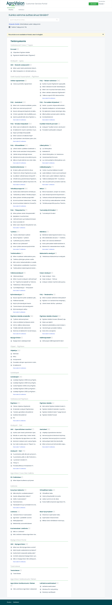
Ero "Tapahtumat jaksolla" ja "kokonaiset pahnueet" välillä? (31, 282)
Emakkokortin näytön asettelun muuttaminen (27, 130)
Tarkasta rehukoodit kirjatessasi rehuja (54, 197)
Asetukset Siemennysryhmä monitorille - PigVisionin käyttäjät (61, 438)
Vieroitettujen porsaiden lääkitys (52, 328)
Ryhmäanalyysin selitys (20, 309)
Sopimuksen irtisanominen (50, 518)
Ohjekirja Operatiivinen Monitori (51, 432)
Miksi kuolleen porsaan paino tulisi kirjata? (54, 114)
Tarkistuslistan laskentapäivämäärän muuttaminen (29, 268)
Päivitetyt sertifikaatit (48, 592)
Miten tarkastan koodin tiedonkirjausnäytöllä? (56, 87)
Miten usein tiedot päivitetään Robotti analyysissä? (28, 68)
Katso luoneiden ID (18, 222)
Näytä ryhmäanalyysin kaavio (22, 303)
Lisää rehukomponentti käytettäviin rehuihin (55, 195)
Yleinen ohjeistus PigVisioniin (21, 406)
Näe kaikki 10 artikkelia (48, 447)
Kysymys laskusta (18, 490)
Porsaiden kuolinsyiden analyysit (52, 130)
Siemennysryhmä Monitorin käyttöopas (54, 435)
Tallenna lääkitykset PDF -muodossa (53, 179)
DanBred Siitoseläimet (20, 415)
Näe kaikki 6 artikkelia (19, 184)
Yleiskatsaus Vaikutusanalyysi (22, 285)
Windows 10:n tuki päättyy (50, 589)
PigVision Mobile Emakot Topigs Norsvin (54, 412)
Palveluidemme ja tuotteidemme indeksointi (26, 505)
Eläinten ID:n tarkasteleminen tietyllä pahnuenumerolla (59, 246)
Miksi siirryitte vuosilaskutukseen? (23, 493)
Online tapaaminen (18, 81)
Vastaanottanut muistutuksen (22, 515)
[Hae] (56, 20)
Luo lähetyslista (47, 148)
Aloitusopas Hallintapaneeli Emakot (53, 341)
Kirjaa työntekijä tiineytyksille (21, 133)
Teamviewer (15, 566)
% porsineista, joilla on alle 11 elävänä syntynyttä (27, 457)
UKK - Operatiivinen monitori (21, 429)
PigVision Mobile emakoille (21, 316)
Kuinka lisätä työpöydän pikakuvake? (24, 553)
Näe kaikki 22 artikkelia (19, 368)
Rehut (43, 189)
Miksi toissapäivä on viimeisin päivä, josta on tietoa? (29, 71)
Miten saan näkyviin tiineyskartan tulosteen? (26, 225)
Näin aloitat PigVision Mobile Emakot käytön (55, 406)
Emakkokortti (17, 365)
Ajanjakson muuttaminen (21, 216)
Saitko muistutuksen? (19, 499)
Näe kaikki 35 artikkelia (19, 334)
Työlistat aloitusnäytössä (20, 319)
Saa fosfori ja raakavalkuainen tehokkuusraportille (57, 200)
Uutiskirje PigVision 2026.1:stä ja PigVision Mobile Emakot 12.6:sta (32, 383)
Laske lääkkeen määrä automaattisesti (54, 173)
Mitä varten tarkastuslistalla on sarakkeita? (26, 262)
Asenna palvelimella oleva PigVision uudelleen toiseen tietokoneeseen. (34, 117)
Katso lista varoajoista (49, 331)
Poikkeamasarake (18, 300)
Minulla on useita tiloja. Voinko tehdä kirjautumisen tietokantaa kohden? (35, 435)
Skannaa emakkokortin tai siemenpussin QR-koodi (28, 331)
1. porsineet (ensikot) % (20, 460)
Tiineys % (16, 463)
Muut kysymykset (47, 512)
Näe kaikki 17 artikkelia (19, 249)
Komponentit (17, 359)
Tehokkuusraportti (18, 189)
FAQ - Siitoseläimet (18, 145)
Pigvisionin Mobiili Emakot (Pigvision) (24, 55)
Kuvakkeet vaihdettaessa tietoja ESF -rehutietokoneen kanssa (32, 176)
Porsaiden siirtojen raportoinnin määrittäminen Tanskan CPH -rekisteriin (35, 362)
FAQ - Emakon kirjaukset (20, 124)
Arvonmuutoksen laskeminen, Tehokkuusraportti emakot (30, 200)
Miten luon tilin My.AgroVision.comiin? (24, 547)
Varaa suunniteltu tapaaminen (22, 84)
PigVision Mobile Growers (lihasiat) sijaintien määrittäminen (60, 319)
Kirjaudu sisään (14, 24)
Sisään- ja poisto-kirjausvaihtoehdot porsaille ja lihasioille (59, 105)
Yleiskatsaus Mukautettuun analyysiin (53, 256)
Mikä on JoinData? (18, 531)
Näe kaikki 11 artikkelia (48, 163)
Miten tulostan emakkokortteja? (23, 136)
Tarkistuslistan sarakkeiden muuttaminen (25, 265)
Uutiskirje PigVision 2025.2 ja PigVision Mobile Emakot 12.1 (30, 391)
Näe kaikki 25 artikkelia (19, 163)
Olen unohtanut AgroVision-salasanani (25, 589)
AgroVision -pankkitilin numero (22, 518)
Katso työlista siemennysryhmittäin (24, 246)
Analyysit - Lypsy (17, 61)
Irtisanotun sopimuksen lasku (51, 515)
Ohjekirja (15, 350)
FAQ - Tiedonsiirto (47, 295)
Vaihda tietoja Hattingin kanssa (22, 154)
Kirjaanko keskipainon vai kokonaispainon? (55, 108)
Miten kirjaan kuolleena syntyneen (23, 480)
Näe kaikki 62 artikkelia (19, 141)
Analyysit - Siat (16, 425)
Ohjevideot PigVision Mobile (21, 52)
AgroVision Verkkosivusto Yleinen (23, 579)
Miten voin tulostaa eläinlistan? (51, 241)
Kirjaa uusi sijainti (47, 322)
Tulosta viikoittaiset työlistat (21, 235)
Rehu (14, 356)
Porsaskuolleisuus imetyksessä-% (23, 466)
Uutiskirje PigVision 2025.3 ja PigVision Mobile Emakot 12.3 (30, 389)
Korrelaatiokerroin (47, 117)
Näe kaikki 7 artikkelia (48, 184)
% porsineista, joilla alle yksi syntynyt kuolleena (27, 454)
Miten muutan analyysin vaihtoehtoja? (25, 279)
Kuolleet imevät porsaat (49, 124)
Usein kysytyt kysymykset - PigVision (24, 76)
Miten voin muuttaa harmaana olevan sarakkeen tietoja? (59, 89)
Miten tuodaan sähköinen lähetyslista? (54, 298)
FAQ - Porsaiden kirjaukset (50, 102)
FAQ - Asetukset (17, 102)
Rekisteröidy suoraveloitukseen (22, 523)
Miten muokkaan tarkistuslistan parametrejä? (27, 256)
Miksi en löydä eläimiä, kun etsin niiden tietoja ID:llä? (29, 160)
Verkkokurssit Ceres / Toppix (21, 45)
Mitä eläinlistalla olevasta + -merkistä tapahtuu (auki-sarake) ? (61, 238)
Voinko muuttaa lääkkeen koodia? (52, 170)
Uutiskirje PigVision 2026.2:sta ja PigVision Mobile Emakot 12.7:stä (32, 380)
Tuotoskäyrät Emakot (48, 210)
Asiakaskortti (46, 151)
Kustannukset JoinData (20, 528)
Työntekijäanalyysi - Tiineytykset (23, 288)
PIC (14, 418)
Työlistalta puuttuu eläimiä (21, 241)
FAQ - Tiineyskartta (18, 210)
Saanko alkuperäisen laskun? (22, 496)
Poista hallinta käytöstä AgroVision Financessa (56, 502)
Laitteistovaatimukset (49, 583)
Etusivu (11, 10)
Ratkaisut (21, 10)
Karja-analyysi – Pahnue (49, 279)
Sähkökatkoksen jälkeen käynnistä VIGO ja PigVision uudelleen (32, 182)
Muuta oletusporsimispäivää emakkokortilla (26, 111)
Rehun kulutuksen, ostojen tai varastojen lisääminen (58, 192)
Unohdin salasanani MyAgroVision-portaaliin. (26, 556)
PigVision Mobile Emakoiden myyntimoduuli (55, 409)
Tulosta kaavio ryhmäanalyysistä (23, 306)
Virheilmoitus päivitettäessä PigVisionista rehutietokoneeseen (32, 179)
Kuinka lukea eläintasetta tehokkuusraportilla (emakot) (30, 192)
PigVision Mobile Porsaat (49, 415)
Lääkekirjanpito (46, 167)
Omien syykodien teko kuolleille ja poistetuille (27, 114)
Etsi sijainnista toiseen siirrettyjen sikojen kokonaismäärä (59, 111)
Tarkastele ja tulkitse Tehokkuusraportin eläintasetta (29, 195)
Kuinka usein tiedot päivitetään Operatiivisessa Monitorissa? (31, 432)
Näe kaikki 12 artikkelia (19, 421)
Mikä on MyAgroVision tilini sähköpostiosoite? (26, 559)
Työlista (14, 232)
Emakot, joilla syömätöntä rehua (23, 170)
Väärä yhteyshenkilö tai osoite (51, 496)
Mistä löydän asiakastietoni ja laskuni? (24, 550)
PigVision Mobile (47, 403)
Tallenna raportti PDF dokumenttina (53, 95)
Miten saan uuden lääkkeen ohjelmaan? (54, 176)
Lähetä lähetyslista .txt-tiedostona (52, 154)
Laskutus (13, 486)
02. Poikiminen (16, 477)
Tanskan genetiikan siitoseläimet (23, 412)
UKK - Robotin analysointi (20, 65)
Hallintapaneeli (46, 338)
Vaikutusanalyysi (17, 273)
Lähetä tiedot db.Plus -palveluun (52, 303)
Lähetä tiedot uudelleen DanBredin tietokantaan (28, 148)
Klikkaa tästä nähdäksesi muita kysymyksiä (55, 520)
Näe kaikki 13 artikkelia (48, 334)
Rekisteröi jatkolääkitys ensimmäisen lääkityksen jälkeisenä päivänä (62, 325)
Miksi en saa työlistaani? (20, 243)
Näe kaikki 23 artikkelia (19, 120)
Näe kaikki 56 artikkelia (48, 98)
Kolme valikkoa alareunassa (21, 325)
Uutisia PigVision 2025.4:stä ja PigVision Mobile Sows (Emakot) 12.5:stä (34, 386)
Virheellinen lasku (47, 490)
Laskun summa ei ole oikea (50, 499)
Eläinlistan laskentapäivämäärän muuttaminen (56, 235)
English (40, 34)
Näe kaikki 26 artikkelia (19, 394)
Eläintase (16, 354)
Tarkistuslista (16, 253)
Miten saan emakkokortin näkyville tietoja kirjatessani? (29, 127)
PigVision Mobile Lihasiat (50, 316)
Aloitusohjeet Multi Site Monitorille (52, 441)
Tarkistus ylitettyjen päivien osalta (23, 259)
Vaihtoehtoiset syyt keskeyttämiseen (24, 219)
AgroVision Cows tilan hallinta (22, 473)
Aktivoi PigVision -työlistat (21, 238)
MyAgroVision (16, 338)
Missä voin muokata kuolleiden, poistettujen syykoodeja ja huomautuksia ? (36, 105)
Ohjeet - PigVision (17, 346)
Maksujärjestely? (18, 520)
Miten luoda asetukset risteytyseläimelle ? (26, 151)
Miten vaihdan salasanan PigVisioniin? (53, 92)
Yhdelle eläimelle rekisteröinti (22, 328)
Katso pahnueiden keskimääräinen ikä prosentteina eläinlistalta (61, 243)
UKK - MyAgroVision (18, 544)
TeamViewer (17, 573)
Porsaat (14, 49)
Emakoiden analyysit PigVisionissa (23, 409)
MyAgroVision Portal (18, 540)
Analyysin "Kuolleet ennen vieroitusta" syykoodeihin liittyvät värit (61, 127)
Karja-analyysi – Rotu (48, 276)
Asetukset (44, 429)
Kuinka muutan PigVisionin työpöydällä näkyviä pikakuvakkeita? (61, 84)
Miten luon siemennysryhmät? (22, 108)
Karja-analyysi (46, 273)
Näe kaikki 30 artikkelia (19, 206)
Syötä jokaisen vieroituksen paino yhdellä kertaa (27, 138)
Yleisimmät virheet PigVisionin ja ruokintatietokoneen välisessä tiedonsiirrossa (36, 173)
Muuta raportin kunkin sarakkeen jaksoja (25, 298)
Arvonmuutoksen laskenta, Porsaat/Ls (24, 203)
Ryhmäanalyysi (17, 295)
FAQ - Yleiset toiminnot (49, 81)
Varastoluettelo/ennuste (49, 157)
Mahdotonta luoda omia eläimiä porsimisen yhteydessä (30, 157)
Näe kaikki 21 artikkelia (48, 120)
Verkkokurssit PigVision (19, 399)
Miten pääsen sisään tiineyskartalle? (24, 213)
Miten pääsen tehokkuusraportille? (23, 197)
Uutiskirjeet (14, 373)
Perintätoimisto (17, 502)
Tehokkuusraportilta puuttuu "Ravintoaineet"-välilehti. (58, 203)
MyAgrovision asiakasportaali (22, 341)
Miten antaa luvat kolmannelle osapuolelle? (55, 444)
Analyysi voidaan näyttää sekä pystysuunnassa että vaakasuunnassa (63, 282)
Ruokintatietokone (18, 167)
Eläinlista (44, 232)
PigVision (14, 403)
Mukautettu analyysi (48, 253)
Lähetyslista (45, 145)
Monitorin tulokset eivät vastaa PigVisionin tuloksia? (28, 441)
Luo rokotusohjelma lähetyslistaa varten (54, 160)
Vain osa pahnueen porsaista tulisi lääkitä (55, 182)
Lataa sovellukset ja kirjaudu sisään (23, 322)
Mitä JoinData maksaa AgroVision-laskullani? (26, 534)
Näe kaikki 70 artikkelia (19, 468)
